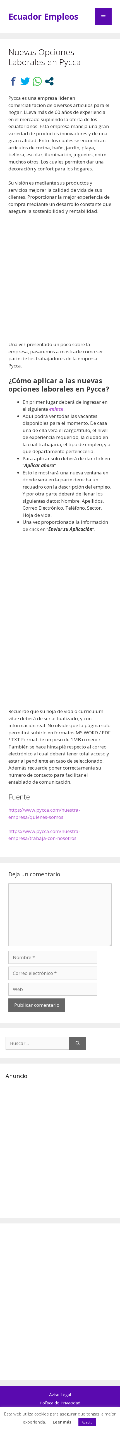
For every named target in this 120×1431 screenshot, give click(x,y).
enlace (56, 409)
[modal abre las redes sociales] (49, 81)
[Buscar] (77, 1043)
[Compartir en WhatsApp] (37, 81)
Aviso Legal (60, 1394)
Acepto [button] (87, 1422)
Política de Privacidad (60, 1403)
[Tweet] (25, 81)
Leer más (62, 1422)
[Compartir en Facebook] (13, 81)
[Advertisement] (60, 281)
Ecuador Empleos (43, 16)
